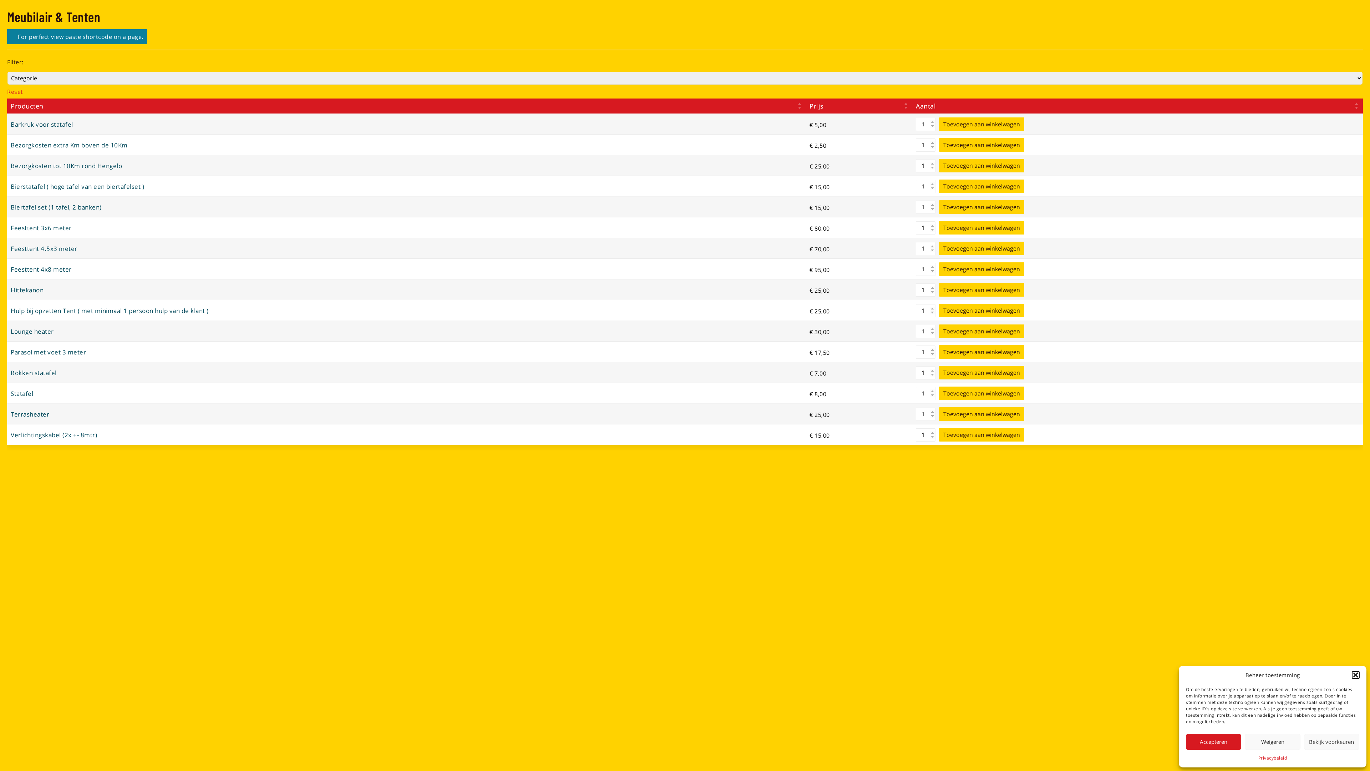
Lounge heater (32, 331)
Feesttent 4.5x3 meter (44, 248)
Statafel (22, 393)
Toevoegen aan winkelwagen (981, 124)
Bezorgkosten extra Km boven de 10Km (69, 145)
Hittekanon (27, 290)
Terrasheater (30, 414)
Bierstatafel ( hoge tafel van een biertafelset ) (77, 186)
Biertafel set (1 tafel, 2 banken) (56, 207)
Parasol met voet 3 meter (48, 352)
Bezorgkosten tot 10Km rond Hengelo (66, 165)
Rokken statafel (34, 372)
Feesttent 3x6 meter (41, 228)
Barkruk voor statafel (42, 124)
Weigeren (1272, 741)
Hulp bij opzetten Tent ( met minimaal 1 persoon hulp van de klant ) (110, 310)
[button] (1355, 675)
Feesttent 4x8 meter (41, 269)
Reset (15, 92)
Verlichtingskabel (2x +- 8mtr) (54, 435)
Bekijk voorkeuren (1331, 741)
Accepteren (1213, 741)
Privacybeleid (1272, 758)
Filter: (15, 62)
